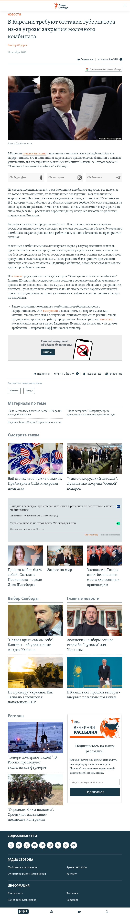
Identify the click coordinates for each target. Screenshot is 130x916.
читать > (48, 352)
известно (106, 319)
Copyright (72, 900)
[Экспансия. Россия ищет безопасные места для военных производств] (104, 555)
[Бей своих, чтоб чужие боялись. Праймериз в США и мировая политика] (35, 458)
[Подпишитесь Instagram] (50, 845)
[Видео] (79, 912)
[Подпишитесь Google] (11, 845)
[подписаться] (73, 845)
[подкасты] (51, 912)
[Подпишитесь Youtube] (34, 845)
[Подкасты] (66, 845)
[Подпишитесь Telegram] (42, 845)
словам (17, 276)
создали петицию (34, 153)
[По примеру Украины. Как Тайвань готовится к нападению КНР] (35, 672)
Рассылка (72, 893)
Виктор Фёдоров (17, 45)
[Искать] (107, 912)
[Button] (85, 59)
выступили (50, 311)
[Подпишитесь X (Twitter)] (27, 845)
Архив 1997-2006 (77, 867)
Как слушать (15, 893)
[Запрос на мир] (65, 555)
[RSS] (58, 845)
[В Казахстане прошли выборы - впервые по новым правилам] (94, 672)
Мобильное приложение (23, 867)
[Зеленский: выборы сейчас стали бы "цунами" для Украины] (94, 620)
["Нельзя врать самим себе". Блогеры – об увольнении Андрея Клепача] (35, 620)
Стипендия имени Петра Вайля (27, 874)
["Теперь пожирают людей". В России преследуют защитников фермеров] (35, 737)
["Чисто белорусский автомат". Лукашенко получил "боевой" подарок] (94, 458)
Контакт (72, 874)
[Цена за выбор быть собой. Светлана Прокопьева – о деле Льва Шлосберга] (25, 555)
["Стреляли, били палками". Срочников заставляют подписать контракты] (35, 789)
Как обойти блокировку (22, 900)
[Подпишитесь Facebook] (19, 845)
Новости (14, 14)
